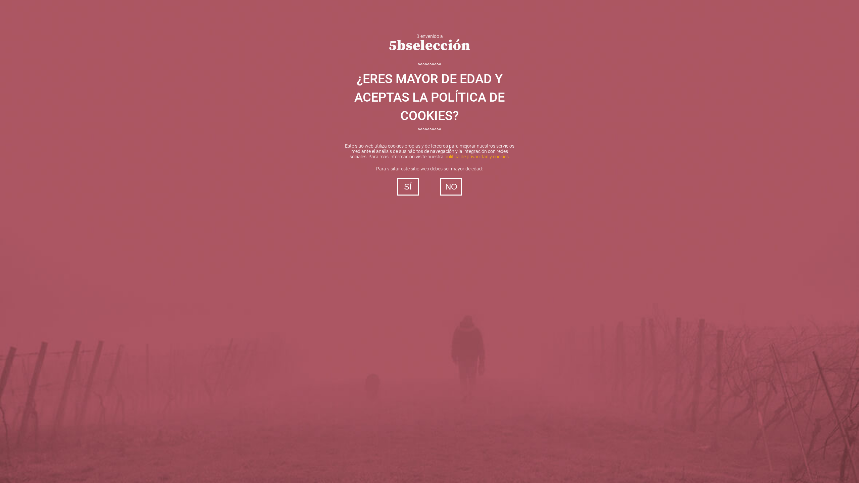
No (451, 186)
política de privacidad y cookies (477, 156)
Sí (408, 186)
